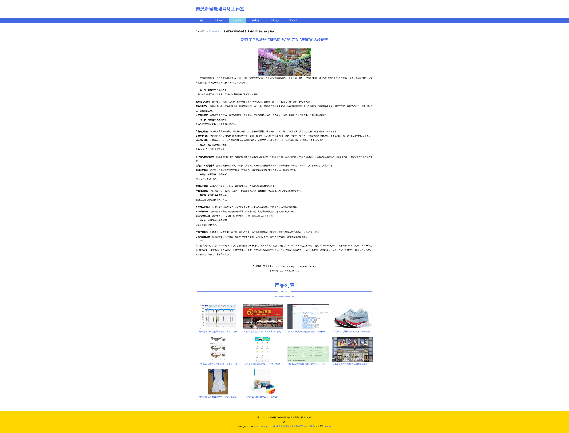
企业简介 (219, 20)
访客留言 (293, 20)
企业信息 (275, 20)
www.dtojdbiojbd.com (264, 426)
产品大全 (237, 20)
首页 (202, 20)
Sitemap (328, 426)
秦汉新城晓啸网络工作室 (220, 8)
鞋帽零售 (278, 426)
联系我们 (256, 20)
